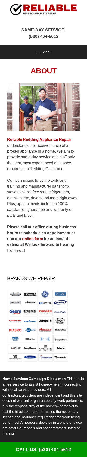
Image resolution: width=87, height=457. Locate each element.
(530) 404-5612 (43, 36)
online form (32, 239)
